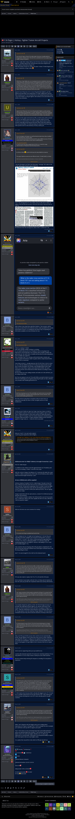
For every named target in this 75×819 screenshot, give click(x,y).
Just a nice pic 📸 (65, 70)
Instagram (59, 52)
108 (12, 716)
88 (15, 46)
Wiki (40, 2)
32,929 (11, 467)
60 (9, 250)
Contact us (41, 796)
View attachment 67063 (21, 323)
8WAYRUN (44, 817)
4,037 (12, 421)
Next (34, 46)
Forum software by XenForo (37, 813)
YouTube (59, 51)
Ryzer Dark (7, 796)
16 (9, 86)
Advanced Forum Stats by (37, 814)
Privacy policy (59, 796)
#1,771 (51, 454)
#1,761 (51, 50)
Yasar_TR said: (19, 133)
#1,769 (51, 408)
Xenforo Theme (38, 815)
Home (17, 2)
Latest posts (60, 57)
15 (9, 116)
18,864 (11, 691)
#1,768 (51, 386)
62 (8, 758)
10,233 (11, 758)
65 (8, 666)
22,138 (11, 353)
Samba (7, 514)
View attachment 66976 (21, 143)
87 (12, 46)
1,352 (12, 61)
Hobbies (61, 88)
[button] (27, 2)
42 (9, 330)
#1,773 (51, 526)
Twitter (59, 49)
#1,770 (51, 430)
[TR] (2, 40)
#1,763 (51, 104)
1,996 (12, 86)
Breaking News (65, 91)
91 (24, 46)
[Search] (68, 2)
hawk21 (7, 712)
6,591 (12, 330)
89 (18, 46)
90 (21, 46)
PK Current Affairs (63, 95)
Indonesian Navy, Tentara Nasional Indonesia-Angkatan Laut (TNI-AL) (65, 62)
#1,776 (51, 617)
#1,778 (51, 674)
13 (8, 571)
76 (8, 467)
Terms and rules (49, 796)
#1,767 (51, 338)
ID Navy (61, 67)
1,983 (12, 116)
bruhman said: (19, 530)
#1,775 (51, 586)
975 (12, 146)
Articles (33, 2)
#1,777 (51, 648)
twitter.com (10, 468)
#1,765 (51, 235)
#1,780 (51, 746)
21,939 (11, 666)
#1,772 (51, 506)
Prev (3, 46)
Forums (24, 2)
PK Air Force (61, 73)
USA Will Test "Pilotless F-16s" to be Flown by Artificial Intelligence (34, 437)
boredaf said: (19, 78)
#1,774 (51, 559)
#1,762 (51, 74)
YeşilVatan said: (19, 108)
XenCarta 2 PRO (32, 817)
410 (12, 518)
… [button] (9, 46)
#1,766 (51, 317)
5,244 (12, 250)
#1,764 (51, 130)
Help (65, 796)
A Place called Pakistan (66, 76)
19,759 (11, 571)
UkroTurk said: (19, 149)
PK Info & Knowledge (63, 80)
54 (9, 421)
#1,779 (51, 704)
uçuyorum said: (19, 53)
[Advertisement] (37, 27)
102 (30, 46)
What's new (49, 2)
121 (8, 691)
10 (9, 146)
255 (8, 353)
